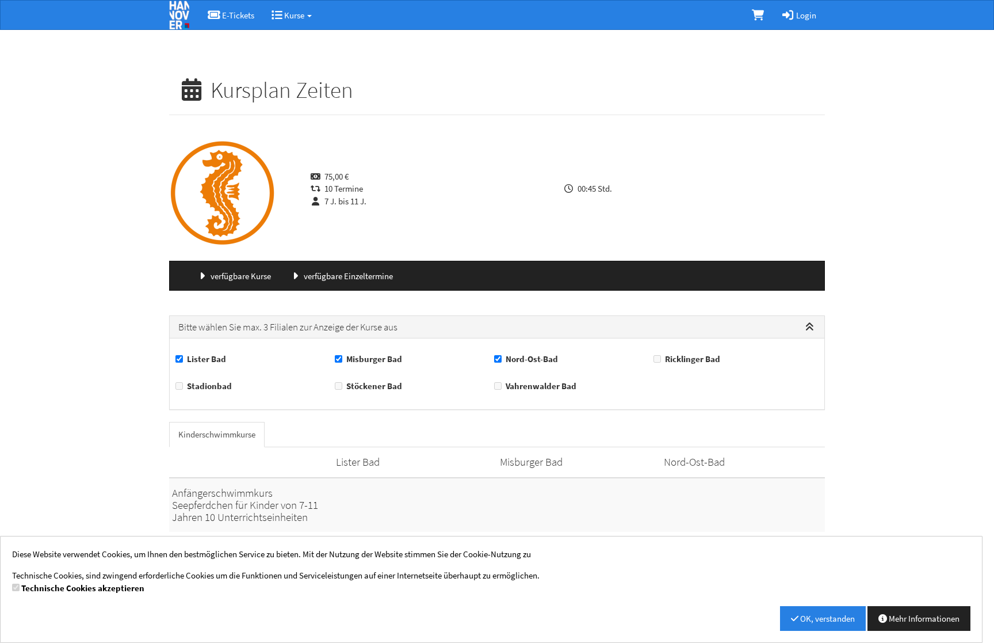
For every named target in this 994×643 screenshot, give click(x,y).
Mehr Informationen (923, 618)
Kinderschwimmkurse (216, 434)
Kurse (294, 15)
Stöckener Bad (374, 386)
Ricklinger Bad (692, 358)
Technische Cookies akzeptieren (82, 588)
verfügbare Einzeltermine (347, 276)
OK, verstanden (826, 618)
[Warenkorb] (758, 15)
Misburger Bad (374, 358)
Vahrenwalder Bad (541, 386)
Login (805, 15)
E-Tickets (237, 15)
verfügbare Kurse (240, 276)
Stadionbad (209, 386)
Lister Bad (206, 358)
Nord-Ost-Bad (532, 358)
